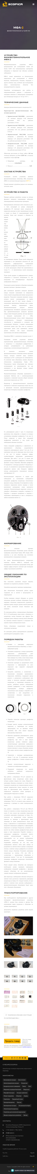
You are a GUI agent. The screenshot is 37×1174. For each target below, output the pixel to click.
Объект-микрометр (9, 1096)
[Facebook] (15, 1058)
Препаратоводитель (9, 1102)
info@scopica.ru (10, 1133)
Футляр (25, 1115)
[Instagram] (20, 1058)
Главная (10, 1171)
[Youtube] (22, 1058)
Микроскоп (26, 1089)
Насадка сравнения (22, 1093)
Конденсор (24, 1083)
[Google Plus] (17, 1058)
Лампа (24, 1086)
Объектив (18, 1096)
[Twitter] (12, 1058)
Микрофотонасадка (9, 1093)
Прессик (19, 1102)
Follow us (7, 1058)
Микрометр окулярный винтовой (12, 1089)
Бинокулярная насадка (10, 1080)
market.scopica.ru (27, 1047)
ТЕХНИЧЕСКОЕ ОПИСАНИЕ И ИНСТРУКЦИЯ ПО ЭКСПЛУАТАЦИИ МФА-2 (18, 1016)
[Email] (25, 1058)
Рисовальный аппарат (24, 1105)
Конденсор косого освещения (12, 1086)
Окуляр (26, 1096)
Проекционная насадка (10, 1105)
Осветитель (7, 1099)
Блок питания (21, 1080)
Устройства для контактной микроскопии (14, 1112)
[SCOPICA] (13, 4)
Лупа (29, 1086)
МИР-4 (28, 181)
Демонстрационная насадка (11, 1083)
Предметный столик (17, 1099)
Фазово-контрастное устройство (12, 1115)
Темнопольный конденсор (11, 1109)
